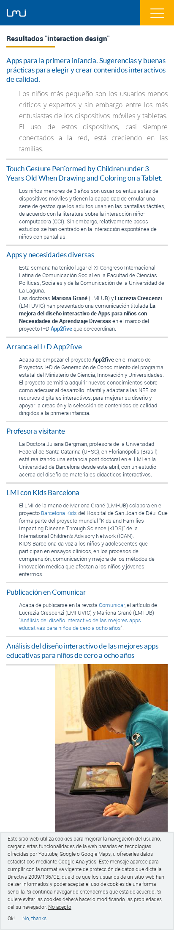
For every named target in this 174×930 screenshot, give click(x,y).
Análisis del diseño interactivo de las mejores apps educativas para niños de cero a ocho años (80, 624)
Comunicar (112, 605)
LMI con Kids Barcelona (42, 492)
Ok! (11, 918)
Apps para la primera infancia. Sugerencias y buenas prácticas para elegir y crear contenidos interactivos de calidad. (86, 70)
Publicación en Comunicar (46, 592)
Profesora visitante (35, 431)
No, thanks (34, 918)
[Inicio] (16, 13)
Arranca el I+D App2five (44, 347)
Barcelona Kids (59, 513)
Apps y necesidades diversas (50, 255)
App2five (61, 328)
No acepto (59, 907)
